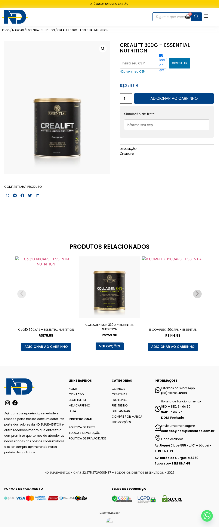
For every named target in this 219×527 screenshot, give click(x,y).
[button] (103, 48)
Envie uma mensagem (178, 426)
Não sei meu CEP (132, 71)
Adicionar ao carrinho (174, 98)
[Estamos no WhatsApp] (158, 390)
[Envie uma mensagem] (158, 427)
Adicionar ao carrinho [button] (46, 346)
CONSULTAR (179, 63)
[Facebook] (15, 402)
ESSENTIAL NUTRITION (41, 30)
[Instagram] (7, 402)
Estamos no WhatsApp (178, 388)
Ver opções (109, 346)
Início (6, 30)
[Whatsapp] (207, 516)
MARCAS (18, 30)
